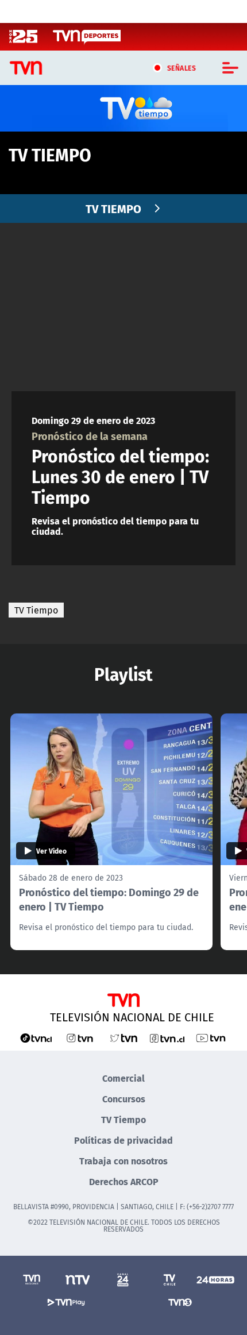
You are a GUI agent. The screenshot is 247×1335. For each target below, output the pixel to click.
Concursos (123, 1098)
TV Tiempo (36, 610)
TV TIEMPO (113, 208)
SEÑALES (181, 68)
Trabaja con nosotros (123, 1160)
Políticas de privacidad (123, 1140)
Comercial (123, 1078)
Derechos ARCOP (124, 1181)
